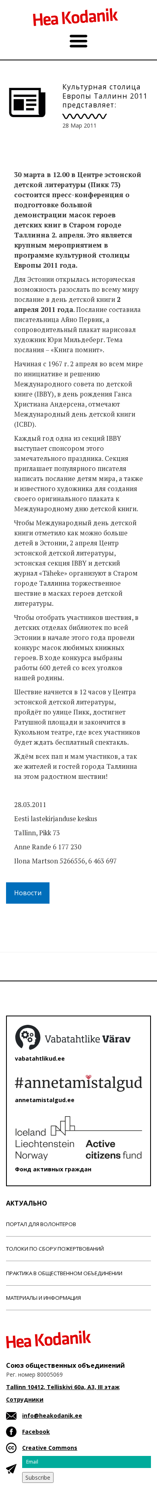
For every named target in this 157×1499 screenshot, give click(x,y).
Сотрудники (24, 1399)
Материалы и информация (43, 1297)
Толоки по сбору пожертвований (55, 1248)
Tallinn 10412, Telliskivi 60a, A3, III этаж (63, 1387)
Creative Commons (49, 1448)
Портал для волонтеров (41, 1224)
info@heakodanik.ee (52, 1415)
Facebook (36, 1431)
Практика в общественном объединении (64, 1273)
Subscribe (37, 1477)
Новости (27, 892)
